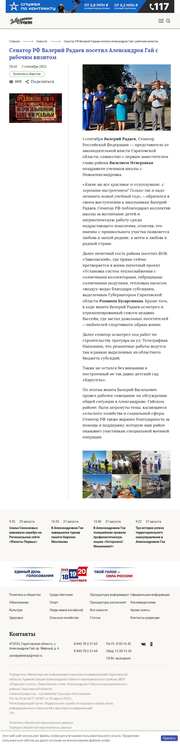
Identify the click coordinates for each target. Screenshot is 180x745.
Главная (14, 41)
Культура (16, 610)
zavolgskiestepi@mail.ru (25, 655)
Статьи (95, 617)
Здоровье (16, 617)
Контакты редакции (144, 617)
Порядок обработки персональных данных (40, 727)
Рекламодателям (142, 602)
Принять (169, 738)
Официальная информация (150, 594)
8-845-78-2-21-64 (85, 651)
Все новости (99, 610)
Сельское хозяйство (64, 617)
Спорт (54, 602)
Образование (19, 602)
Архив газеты (140, 610)
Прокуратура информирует (109, 594)
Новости (41, 41)
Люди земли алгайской (66, 610)
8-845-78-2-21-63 (85, 644)
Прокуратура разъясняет (108, 602)
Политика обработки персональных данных (41, 722)
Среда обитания (61, 594)
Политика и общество (25, 594)
